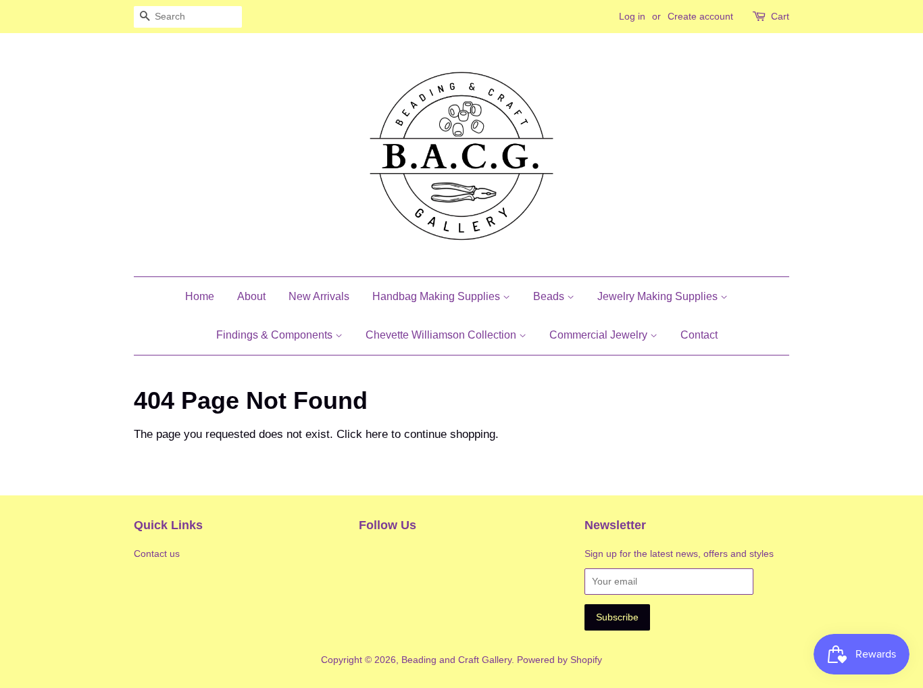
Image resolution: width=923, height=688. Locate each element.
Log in (632, 16)
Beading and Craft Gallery (456, 659)
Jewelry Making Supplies (658, 296)
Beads (550, 296)
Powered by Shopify (559, 659)
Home (199, 296)
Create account (700, 16)
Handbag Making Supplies (437, 296)
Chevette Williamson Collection (442, 335)
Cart (780, 16)
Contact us (157, 553)
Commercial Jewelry (599, 335)
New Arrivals (319, 296)
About (251, 296)
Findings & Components (275, 335)
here (377, 434)
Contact (699, 335)
